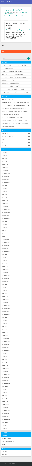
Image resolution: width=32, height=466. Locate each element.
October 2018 (5, 416)
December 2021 (6, 305)
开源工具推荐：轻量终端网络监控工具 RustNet (13, 83)
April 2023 (4, 263)
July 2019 (4, 389)
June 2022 (4, 290)
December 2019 (6, 374)
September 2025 (6, 182)
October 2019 (5, 380)
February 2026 (5, 167)
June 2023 (4, 260)
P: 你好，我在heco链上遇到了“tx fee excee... (12, 117)
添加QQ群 (4, 444)
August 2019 (5, 386)
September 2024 (6, 218)
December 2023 (6, 242)
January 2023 (5, 272)
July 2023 (4, 257)
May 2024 (4, 230)
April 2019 (4, 398)
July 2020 (4, 353)
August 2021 (5, 317)
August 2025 (5, 185)
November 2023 (6, 245)
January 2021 (5, 338)
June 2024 (4, 227)
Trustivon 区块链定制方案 (8, 441)
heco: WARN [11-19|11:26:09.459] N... (10, 114)
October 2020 (5, 347)
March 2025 (5, 200)
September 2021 (6, 314)
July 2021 (4, 320)
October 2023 (5, 248)
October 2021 (5, 311)
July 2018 (4, 425)
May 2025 (4, 194)
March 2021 (5, 332)
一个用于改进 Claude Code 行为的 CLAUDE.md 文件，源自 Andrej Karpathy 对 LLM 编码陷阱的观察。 (16, 92)
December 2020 (6, 341)
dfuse (15, 139)
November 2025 (6, 176)
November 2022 (6, 278)
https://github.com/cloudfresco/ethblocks (14, 15)
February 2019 (5, 404)
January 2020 (5, 371)
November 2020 (6, 344)
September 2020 (6, 350)
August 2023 (5, 254)
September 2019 (6, 383)
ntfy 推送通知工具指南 (7, 68)
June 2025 (4, 191)
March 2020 (5, 365)
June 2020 (4, 356)
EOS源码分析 (15, 133)
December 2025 (6, 173)
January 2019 (5, 407)
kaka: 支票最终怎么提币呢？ (8, 126)
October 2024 (5, 215)
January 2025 (5, 206)
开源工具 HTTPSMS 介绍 (8, 80)
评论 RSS (4, 454)
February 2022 (5, 299)
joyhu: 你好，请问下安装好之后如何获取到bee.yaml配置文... (16, 123)
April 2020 (4, 362)
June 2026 (4, 155)
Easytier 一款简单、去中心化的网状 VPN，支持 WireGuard (15, 89)
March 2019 (5, 401)
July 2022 (4, 287)
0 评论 (11, 13)
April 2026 (4, 161)
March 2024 (5, 236)
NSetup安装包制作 (6, 438)
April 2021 (4, 329)
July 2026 (4, 152)
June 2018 (4, 428)
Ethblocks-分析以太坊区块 (13, 10)
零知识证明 (15, 142)
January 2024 (5, 239)
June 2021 (4, 323)
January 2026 (5, 170)
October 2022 (5, 281)
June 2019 (4, 392)
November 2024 (6, 212)
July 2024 (4, 224)
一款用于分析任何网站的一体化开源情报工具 (12, 71)
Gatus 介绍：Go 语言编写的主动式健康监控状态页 (14, 77)
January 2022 (5, 302)
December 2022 (6, 275)
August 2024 (5, 221)
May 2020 (4, 359)
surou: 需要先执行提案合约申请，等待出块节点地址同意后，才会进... (16, 111)
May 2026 (4, 158)
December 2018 (6, 410)
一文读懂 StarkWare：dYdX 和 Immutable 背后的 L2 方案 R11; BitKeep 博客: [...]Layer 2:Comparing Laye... (16, 105)
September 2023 (6, 251)
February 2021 (5, 335)
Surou (8, 12)
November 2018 (6, 413)
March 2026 (5, 164)
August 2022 (5, 284)
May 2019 (4, 395)
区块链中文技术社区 (7, 2)
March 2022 (5, 296)
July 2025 (4, 188)
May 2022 (4, 293)
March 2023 (5, 266)
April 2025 (4, 197)
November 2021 (6, 308)
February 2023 (5, 269)
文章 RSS (4, 451)
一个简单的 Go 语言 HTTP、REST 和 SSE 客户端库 (14, 65)
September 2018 (6, 419)
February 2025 (5, 203)
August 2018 (5, 422)
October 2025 (5, 179)
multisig (15, 145)
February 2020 (5, 368)
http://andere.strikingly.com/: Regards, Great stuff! (14, 108)
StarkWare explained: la (16, 102)
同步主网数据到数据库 (15, 136)
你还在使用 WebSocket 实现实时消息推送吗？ (13, 74)
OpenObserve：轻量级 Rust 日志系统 (11, 86)
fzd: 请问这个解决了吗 (7, 99)
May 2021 (4, 326)
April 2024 (4, 233)
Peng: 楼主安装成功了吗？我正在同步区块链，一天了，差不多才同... (16, 120)
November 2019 (6, 377)
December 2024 (6, 209)
